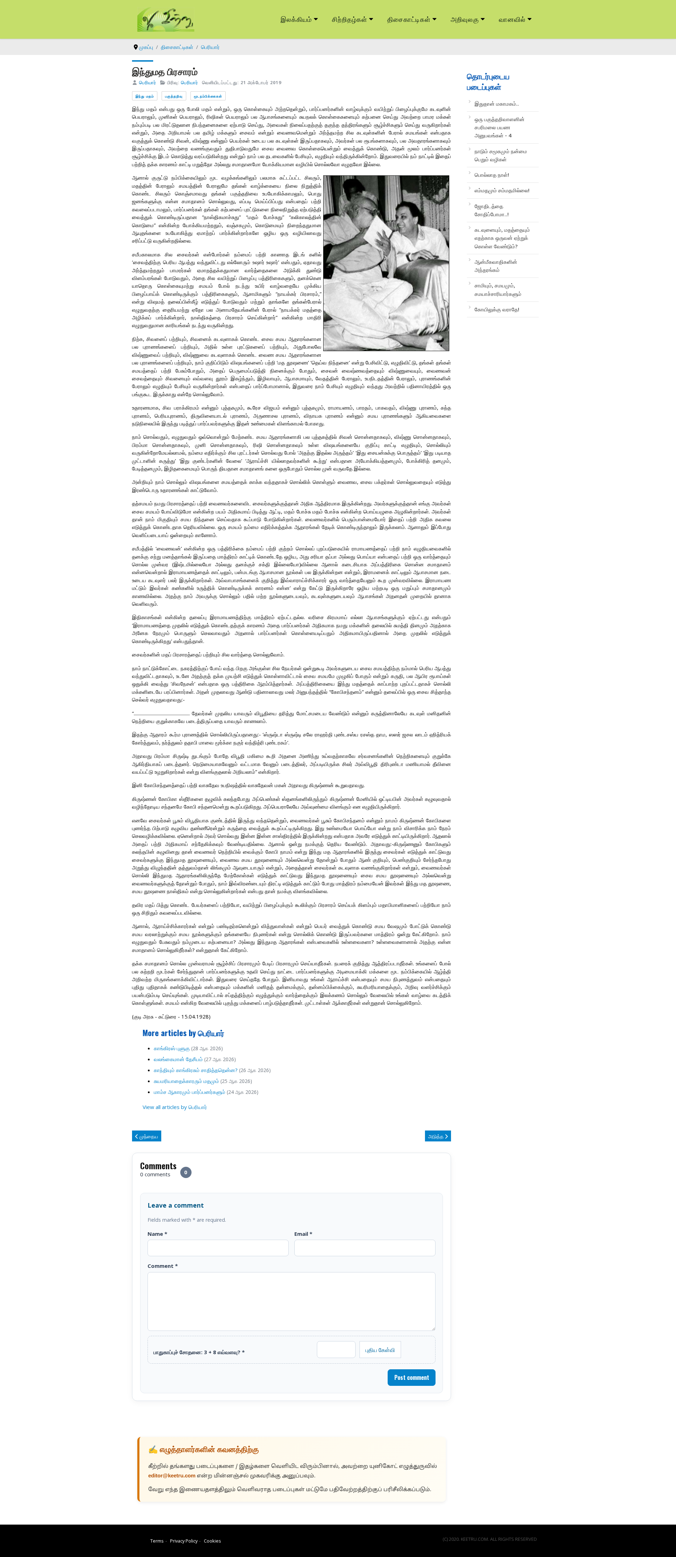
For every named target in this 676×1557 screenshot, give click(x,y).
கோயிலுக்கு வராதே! (497, 309)
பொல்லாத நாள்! (492, 174)
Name (157, 1233)
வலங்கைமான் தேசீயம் (178, 1059)
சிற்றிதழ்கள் (349, 19)
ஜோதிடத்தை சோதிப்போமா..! (492, 210)
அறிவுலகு (465, 19)
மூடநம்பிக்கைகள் (208, 96)
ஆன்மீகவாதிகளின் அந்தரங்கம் (496, 265)
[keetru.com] (165, 18)
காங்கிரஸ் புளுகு (172, 1048)
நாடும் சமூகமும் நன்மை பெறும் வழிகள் (501, 155)
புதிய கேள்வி (380, 1349)
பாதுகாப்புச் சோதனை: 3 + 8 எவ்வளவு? (199, 1352)
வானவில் (512, 19)
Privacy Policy (184, 1541)
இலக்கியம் (296, 19)
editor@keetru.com (171, 1476)
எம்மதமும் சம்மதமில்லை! (502, 190)
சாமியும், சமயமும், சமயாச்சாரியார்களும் (498, 289)
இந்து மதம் (145, 96)
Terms (157, 1541)
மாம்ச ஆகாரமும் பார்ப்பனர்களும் (189, 1091)
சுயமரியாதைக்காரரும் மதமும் (186, 1080)
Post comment (411, 1377)
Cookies (212, 1541)
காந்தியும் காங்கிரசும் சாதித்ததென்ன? (196, 1069)
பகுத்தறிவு (174, 96)
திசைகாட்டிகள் (409, 19)
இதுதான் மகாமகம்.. (497, 103)
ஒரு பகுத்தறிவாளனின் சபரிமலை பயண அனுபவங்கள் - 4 (500, 127)
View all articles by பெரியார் (175, 1106)
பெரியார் (147, 82)
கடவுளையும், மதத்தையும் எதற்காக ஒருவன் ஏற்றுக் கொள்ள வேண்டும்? (502, 238)
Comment (163, 1265)
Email (303, 1233)
